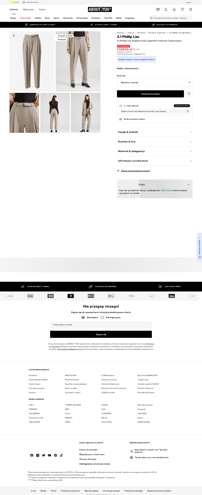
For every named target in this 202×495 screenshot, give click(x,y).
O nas (33, 491)
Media (43, 491)
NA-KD (104, 418)
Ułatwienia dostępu (134, 491)
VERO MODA (34, 422)
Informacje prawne (111, 491)
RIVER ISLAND (144, 422)
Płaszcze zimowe (109, 380)
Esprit (140, 418)
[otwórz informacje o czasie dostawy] (188, 111)
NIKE (67, 409)
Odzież (131, 33)
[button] (155, 82)
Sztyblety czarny (73, 393)
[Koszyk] (191, 9)
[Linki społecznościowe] (32, 455)
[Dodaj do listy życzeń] (189, 93)
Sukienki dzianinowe (110, 384)
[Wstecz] (13, 35)
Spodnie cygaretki (157, 33)
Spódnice (33, 375)
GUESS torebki (108, 393)
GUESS (104, 405)
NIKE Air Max (70, 375)
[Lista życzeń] (182, 9)
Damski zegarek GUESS (148, 384)
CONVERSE (106, 413)
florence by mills (36, 418)
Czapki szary (143, 380)
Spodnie (141, 33)
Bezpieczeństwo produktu (159, 491)
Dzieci (42, 9)
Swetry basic (35, 384)
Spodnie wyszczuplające (76, 384)
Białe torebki (71, 388)
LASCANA (142, 413)
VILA (103, 409)
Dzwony (32, 393)
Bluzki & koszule (72, 380)
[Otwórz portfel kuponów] (157, 9)
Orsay (67, 413)
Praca (53, 491)
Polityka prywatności (70, 491)
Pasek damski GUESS (38, 380)
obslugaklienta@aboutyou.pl (70, 349)
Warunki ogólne (91, 491)
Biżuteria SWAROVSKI (147, 375)
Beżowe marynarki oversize (113, 388)
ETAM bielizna (107, 375)
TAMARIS (33, 409)
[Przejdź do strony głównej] (44, 444)
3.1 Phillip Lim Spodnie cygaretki (184, 33)
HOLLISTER (106, 422)
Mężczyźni (28, 9)
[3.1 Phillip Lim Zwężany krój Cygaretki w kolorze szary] (24, 113)
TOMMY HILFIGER (73, 405)
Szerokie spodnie (36, 388)
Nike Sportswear (145, 405)
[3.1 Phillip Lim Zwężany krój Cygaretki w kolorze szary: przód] (31, 61)
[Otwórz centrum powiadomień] (174, 9)
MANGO (68, 418)
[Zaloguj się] (166, 9)
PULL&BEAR (34, 413)
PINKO (68, 422)
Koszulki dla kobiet (146, 393)
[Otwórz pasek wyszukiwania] (151, 18)
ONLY (31, 405)
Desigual (141, 409)
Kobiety (14, 9)
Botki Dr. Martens (145, 388)
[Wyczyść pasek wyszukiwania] (190, 18)
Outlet (16, 2)
